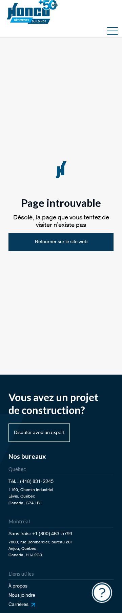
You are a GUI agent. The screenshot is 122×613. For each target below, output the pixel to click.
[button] (112, 30)
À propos (17, 586)
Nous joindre (21, 595)
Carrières (18, 604)
